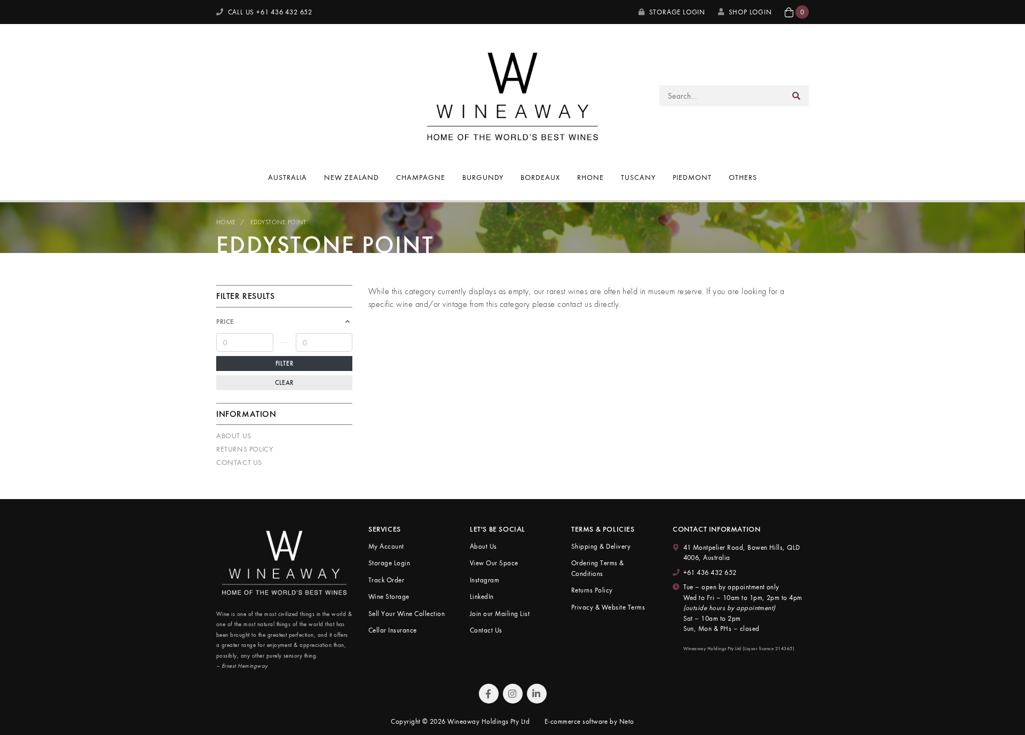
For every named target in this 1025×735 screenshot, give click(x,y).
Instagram (484, 579)
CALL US (269, 12)
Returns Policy (244, 449)
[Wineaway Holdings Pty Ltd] (512, 94)
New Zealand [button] (351, 177)
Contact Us (239, 462)
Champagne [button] (420, 177)
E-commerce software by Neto (589, 721)
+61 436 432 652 (710, 572)
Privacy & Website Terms (608, 607)
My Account (386, 546)
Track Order (386, 579)
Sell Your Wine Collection (406, 613)
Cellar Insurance (392, 630)
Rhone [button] (590, 177)
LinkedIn (482, 596)
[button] (797, 12)
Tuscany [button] (638, 177)
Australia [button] (287, 177)
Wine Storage (388, 596)
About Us (233, 435)
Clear (284, 382)
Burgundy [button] (483, 177)
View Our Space (494, 562)
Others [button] (743, 177)
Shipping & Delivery (600, 546)
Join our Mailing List (500, 613)
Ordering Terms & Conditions (597, 568)
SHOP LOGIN (750, 12)
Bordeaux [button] (540, 177)
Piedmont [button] (692, 177)
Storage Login (676, 12)
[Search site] (796, 95)
